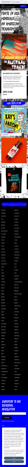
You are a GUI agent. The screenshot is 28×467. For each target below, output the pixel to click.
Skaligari (16, 347)
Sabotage (16, 338)
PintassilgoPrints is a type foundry (10, 2)
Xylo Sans (3, 389)
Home (3, 425)
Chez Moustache (17, 237)
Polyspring (3, 329)
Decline (14, 461)
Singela (2, 347)
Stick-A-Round (17, 362)
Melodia (2, 293)
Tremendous (16, 377)
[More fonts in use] (14, 103)
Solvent (15, 353)
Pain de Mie (16, 311)
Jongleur (3, 275)
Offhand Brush (17, 305)
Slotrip (2, 350)
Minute (15, 296)
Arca (2, 219)
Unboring (3, 383)
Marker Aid (16, 287)
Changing (3, 237)
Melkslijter (16, 290)
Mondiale (3, 6)
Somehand (3, 356)
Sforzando (3, 344)
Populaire (16, 329)
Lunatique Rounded (18, 281)
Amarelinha (16, 213)
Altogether (3, 213)
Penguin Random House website (12, 81)
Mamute (3, 284)
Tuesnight (16, 380)
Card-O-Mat (3, 234)
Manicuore (16, 284)
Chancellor (16, 234)
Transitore (3, 374)
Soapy (2, 353)
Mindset (2, 296)
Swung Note (16, 368)
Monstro (16, 299)
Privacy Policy (6, 447)
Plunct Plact (3, 326)
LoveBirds (16, 278)
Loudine (2, 278)
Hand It (2, 272)
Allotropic (16, 210)
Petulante (3, 317)
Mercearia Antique (18, 293)
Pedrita (2, 314)
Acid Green (3, 210)
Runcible (3, 338)
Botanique (16, 225)
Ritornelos (16, 332)
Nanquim (16, 302)
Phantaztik (16, 317)
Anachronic (3, 216)
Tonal (15, 371)
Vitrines (16, 386)
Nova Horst (3, 305)
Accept (14, 458)
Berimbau (16, 222)
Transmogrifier (4, 377)
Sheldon (16, 344)
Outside (15, 308)
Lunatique (3, 281)
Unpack (2, 386)
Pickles (2, 320)
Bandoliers (3, 222)
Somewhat (16, 356)
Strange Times (4, 365)
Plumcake (16, 323)
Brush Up (3, 228)
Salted (2, 341)
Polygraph (16, 326)
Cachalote (16, 231)
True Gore (3, 380)
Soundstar (3, 359)
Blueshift (3, 225)
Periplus (16, 314)
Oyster (2, 311)
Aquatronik (16, 216)
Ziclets (15, 389)
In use (2, 5)
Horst (15, 272)
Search (15, 341)
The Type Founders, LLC (10, 421)
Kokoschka (16, 275)
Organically (3, 308)
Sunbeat (16, 365)
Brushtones (16, 228)
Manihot (2, 287)
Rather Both (3, 332)
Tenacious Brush (4, 371)
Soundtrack (16, 359)
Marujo (2, 290)
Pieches (15, 320)
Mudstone (3, 302)
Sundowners (3, 368)
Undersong (16, 383)
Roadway (3, 335)
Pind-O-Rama (3, 323)
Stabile (2, 362)
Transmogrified (17, 374)
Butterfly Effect (4, 231)
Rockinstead (16, 335)
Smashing (16, 350)
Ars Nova (16, 219)
